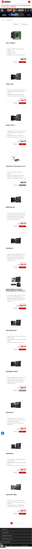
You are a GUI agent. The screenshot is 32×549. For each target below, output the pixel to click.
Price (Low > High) (26, 24)
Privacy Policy (11, 545)
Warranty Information (7, 538)
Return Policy (5, 532)
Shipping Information (7, 535)
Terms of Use (17, 545)
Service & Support (6, 541)
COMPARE (15, 103)
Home (3, 20)
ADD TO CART (22, 103)
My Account (4, 529)
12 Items (15, 24)
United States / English (24, 545)
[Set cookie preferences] (3, 545)
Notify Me (23, 185)
